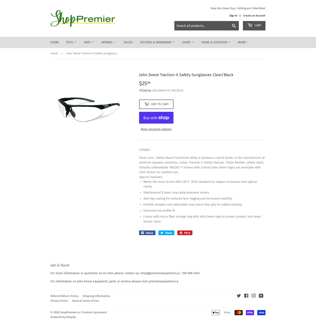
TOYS (70, 42)
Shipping (145, 90)
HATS (88, 42)
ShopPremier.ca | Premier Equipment (83, 312)
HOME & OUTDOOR (214, 42)
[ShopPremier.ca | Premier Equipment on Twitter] (239, 296)
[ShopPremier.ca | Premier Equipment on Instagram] (254, 296)
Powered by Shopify (63, 317)
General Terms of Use (85, 300)
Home (55, 42)
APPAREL (107, 42)
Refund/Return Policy (64, 296)
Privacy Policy (59, 300)
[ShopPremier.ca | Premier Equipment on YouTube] (261, 296)
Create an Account (254, 15)
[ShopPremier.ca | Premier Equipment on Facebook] (246, 296)
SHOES (128, 42)
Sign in (233, 15)
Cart (257, 25)
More (241, 42)
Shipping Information (96, 296)
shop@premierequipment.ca (159, 273)
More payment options (156, 129)
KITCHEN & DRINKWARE (156, 42)
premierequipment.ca (163, 281)
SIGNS (187, 42)
